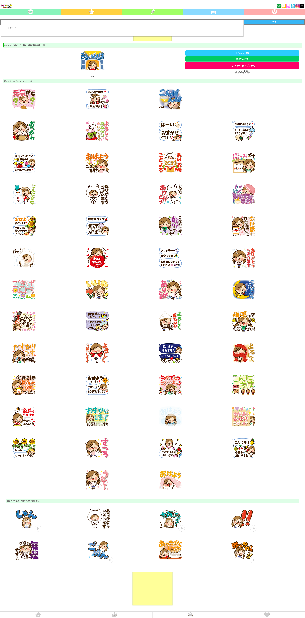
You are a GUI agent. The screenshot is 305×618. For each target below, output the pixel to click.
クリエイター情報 (242, 53)
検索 (274, 22)
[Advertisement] (152, 588)
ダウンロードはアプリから (242, 65)
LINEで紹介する (242, 59)
